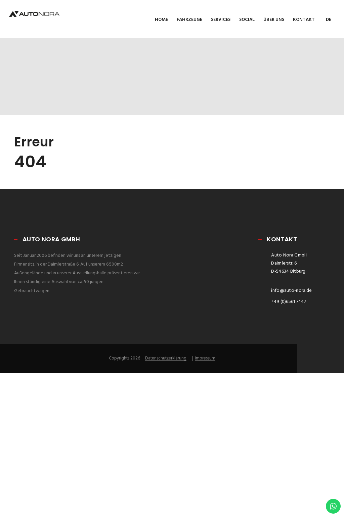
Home (161, 20)
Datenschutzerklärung (165, 358)
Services (220, 20)
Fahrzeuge (189, 20)
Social (247, 20)
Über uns (273, 20)
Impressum (205, 358)
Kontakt (304, 20)
